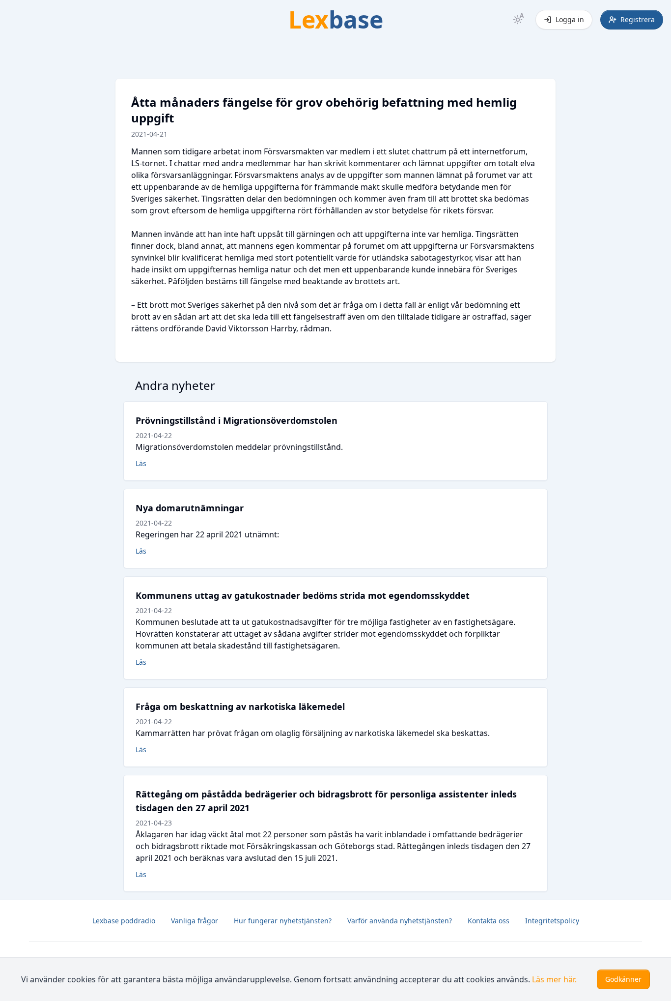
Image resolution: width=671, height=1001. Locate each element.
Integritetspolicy (552, 920)
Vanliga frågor (194, 920)
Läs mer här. (554, 979)
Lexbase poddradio (123, 920)
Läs (141, 463)
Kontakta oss (488, 920)
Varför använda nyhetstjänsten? (399, 920)
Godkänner (623, 979)
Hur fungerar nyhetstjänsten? (283, 920)
